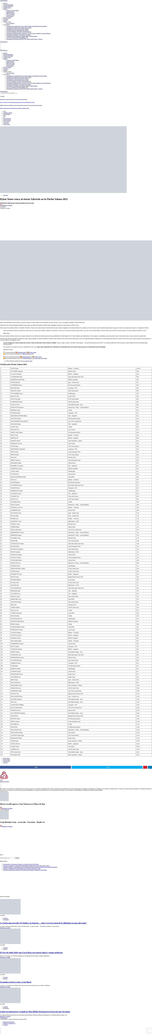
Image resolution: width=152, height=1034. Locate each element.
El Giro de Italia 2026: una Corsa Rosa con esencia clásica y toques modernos (31, 952)
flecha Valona (6, 759)
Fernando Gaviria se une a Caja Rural (15, 982)
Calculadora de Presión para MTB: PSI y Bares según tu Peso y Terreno (24, 39)
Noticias (5, 3)
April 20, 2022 (28, 361)
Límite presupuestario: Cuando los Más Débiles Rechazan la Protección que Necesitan (35, 1012)
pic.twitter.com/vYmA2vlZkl (39, 358)
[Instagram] (0, 47)
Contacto (5, 1025)
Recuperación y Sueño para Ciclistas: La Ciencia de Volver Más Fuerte (13, 99)
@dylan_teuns (32, 352)
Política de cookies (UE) (9, 1023)
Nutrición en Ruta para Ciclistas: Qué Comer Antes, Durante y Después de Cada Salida (25, 870)
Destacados (6, 919)
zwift (4, 111)
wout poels (6, 122)
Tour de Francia (10, 23)
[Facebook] (0, 44)
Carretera (5, 195)
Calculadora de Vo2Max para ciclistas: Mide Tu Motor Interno (21, 36)
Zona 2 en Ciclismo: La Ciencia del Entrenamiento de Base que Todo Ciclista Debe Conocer (17, 102)
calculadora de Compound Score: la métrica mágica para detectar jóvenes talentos (26, 26)
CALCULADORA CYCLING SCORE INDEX (18, 32)
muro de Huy (6, 761)
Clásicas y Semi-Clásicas (12, 10)
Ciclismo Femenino (8, 6)
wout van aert (6, 121)
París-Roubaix (9, 16)
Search (17, 858)
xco (4, 117)
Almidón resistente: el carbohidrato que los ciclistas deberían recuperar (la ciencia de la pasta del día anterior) (21, 105)
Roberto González (4, 781)
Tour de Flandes (10, 14)
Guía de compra (7, 17)
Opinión (5, 20)
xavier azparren (7, 118)
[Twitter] (0, 46)
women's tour (6, 124)
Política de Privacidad (8, 1022)
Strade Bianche (10, 12)
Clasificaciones (7, 7)
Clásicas (5, 9)
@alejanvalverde (21, 352)
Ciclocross (5, 19)
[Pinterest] (0, 49)
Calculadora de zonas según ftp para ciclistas (17, 29)
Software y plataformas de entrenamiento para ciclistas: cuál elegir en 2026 (14, 108)
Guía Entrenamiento (8, 4)
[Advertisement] (76, 220)
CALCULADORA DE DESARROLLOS (17, 37)
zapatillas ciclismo (7, 112)
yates (4, 115)
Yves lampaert (6, 114)
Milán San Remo (10, 13)
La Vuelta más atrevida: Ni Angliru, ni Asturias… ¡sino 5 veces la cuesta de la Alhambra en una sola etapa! (43, 923)
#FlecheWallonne (26, 354)
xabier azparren (7, 120)
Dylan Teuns (6, 758)
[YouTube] (0, 43)
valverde (5, 762)
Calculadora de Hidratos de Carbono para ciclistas (18, 27)
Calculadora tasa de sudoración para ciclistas (17, 30)
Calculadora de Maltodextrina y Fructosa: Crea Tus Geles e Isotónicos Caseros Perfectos (28, 33)
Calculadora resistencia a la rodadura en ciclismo (18, 34)
